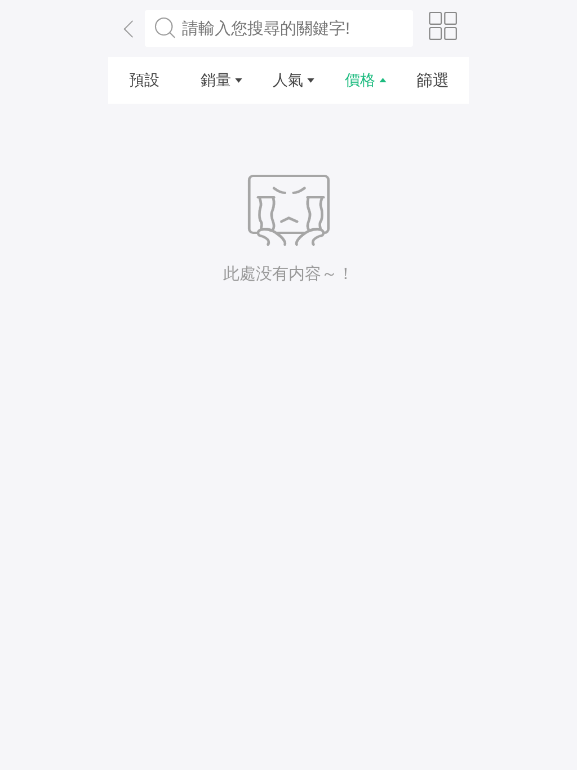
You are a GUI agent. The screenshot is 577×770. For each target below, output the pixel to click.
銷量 (216, 80)
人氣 (288, 80)
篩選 (432, 80)
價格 (360, 80)
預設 (144, 80)
